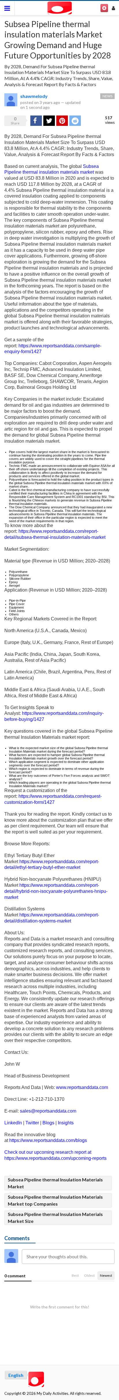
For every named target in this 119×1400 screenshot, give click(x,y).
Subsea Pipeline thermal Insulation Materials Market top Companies (55, 1200)
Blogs (48, 1122)
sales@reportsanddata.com (48, 1111)
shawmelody (34, 96)
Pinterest (62, 120)
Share (35, 120)
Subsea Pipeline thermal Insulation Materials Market (55, 1183)
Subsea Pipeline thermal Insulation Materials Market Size (55, 1217)
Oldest (89, 1275)
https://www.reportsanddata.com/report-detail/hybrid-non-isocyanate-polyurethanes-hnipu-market (55, 891)
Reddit (75, 120)
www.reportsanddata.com (82, 1087)
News (107, 96)
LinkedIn (13, 1122)
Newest (106, 1275)
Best (75, 1275)
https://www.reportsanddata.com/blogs (48, 1140)
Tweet (49, 120)
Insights (66, 1122)
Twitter (32, 1122)
